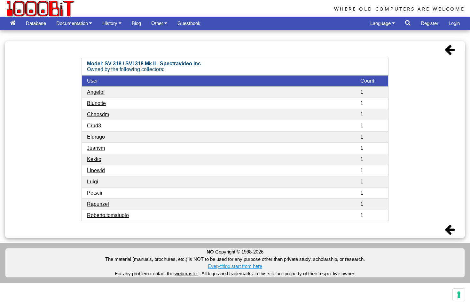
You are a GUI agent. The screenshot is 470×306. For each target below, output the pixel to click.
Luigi (92, 181)
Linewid (96, 170)
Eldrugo (96, 137)
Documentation (72, 23)
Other (157, 23)
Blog (136, 23)
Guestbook (188, 23)
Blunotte (96, 103)
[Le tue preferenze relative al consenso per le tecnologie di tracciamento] (459, 295)
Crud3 (94, 125)
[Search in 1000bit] (408, 22)
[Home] (13, 22)
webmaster (186, 273)
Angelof (96, 92)
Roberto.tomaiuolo (108, 215)
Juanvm (96, 148)
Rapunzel (98, 204)
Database (36, 23)
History (110, 23)
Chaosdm (98, 114)
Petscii (94, 193)
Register (429, 23)
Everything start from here (235, 266)
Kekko (94, 159)
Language (381, 23)
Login (454, 23)
